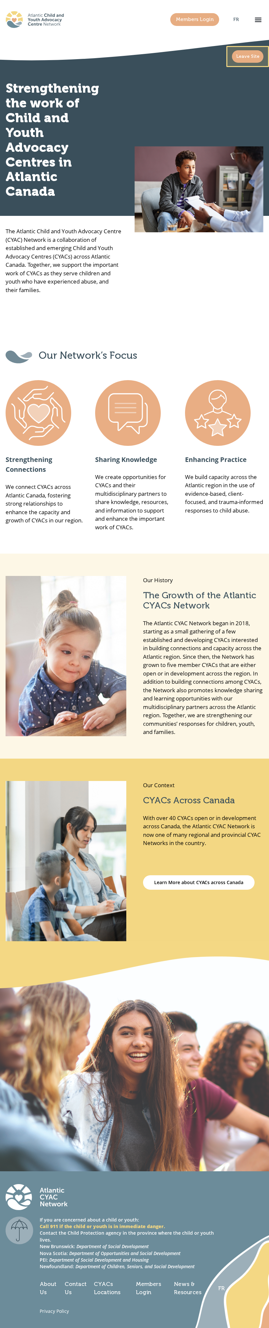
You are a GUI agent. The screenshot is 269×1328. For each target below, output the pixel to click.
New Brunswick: (94, 1246)
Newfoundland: (117, 1266)
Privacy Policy (54, 1311)
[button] (258, 19)
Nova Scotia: (110, 1253)
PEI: (94, 1260)
